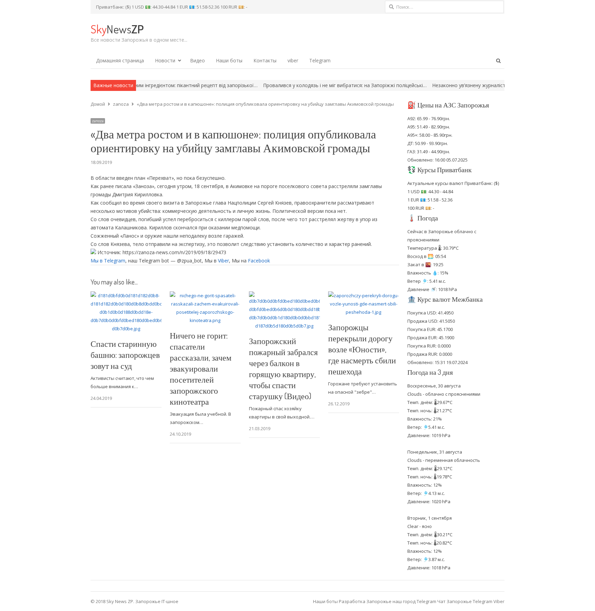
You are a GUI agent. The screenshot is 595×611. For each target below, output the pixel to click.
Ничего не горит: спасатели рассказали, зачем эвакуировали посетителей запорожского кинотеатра (200, 368)
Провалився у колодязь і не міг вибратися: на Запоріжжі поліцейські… (318, 85)
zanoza (98, 120)
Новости (165, 60)
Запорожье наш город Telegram (401, 601)
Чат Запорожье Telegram (464, 601)
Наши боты (229, 60)
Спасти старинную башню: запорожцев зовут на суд (125, 354)
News (117, 28)
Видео (197, 60)
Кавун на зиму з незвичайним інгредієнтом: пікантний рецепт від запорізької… (139, 85)
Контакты (264, 60)
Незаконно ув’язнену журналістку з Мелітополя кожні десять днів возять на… (497, 85)
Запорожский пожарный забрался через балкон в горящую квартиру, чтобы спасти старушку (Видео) (283, 368)
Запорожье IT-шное (156, 601)
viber (293, 60)
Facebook (259, 260)
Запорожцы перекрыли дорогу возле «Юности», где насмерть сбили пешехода (362, 349)
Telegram (320, 60)
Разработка (352, 601)
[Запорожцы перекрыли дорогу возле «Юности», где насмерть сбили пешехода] (363, 295)
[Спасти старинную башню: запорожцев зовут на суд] (126, 295)
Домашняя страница (120, 60)
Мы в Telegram (108, 260)
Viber (223, 260)
